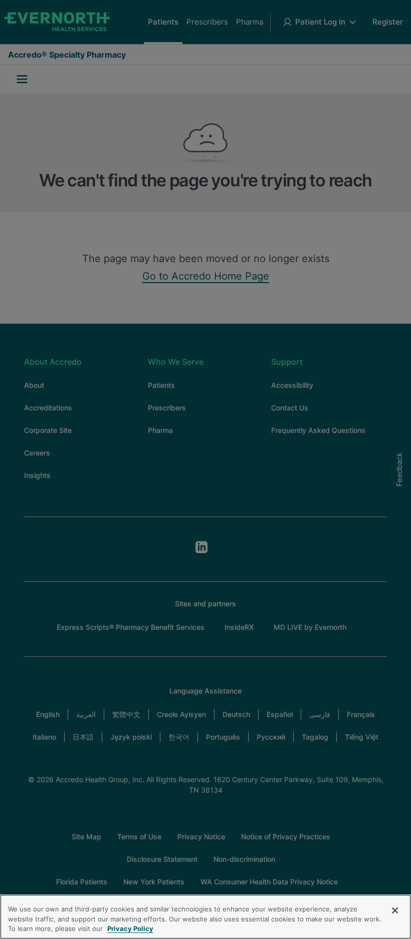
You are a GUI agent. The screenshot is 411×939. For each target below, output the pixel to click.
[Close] (395, 910)
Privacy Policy (130, 928)
